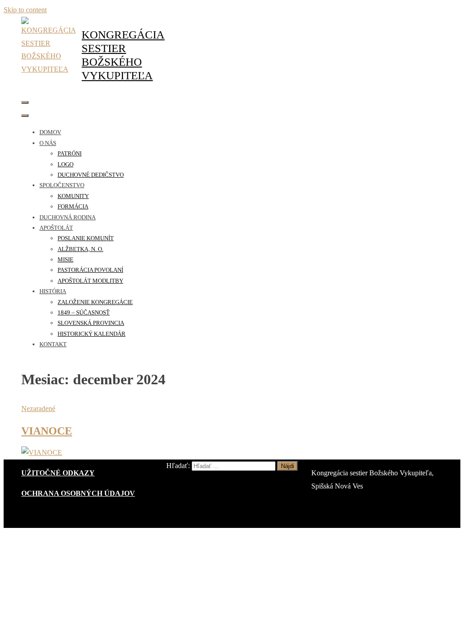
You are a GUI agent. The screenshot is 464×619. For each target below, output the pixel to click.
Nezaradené (38, 408)
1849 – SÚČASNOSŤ (84, 312)
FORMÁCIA (73, 206)
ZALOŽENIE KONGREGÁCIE (95, 302)
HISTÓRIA (52, 291)
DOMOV (50, 132)
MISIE (65, 259)
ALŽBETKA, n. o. (80, 249)
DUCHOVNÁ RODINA (67, 217)
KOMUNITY (73, 196)
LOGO (65, 164)
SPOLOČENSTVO (61, 185)
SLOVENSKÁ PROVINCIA (91, 322)
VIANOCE (46, 431)
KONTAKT (53, 344)
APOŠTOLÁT (56, 227)
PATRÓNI (70, 153)
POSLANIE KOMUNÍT (86, 238)
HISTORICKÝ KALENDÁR (92, 333)
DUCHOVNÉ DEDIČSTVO (91, 174)
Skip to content (25, 10)
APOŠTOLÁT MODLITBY (90, 280)
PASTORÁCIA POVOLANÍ (90, 269)
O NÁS (47, 143)
